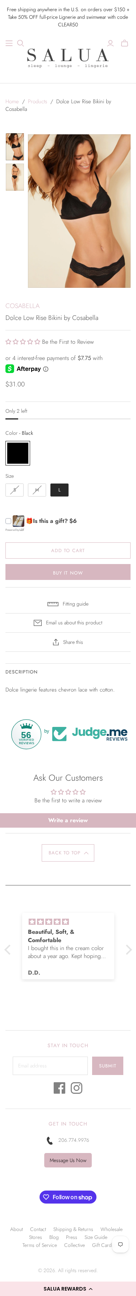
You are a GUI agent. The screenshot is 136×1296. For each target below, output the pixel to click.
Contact (38, 1229)
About (16, 1229)
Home (12, 101)
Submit (107, 1065)
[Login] (110, 43)
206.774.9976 (73, 1140)
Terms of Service (39, 1245)
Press (71, 1237)
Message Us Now (68, 1160)
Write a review (68, 820)
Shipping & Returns (73, 1229)
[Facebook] (59, 1090)
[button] (68, 1289)
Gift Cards (103, 1245)
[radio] (17, 453)
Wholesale (111, 1229)
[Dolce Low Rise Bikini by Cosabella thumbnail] (15, 146)
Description (21, 671)
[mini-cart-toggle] (125, 43)
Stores (35, 1237)
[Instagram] (76, 1090)
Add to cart (68, 550)
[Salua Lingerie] (68, 57)
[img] (74, 922)
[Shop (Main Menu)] (9, 43)
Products (37, 101)
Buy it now (68, 572)
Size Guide (96, 1237)
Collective (74, 1245)
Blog (54, 1237)
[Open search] (20, 43)
